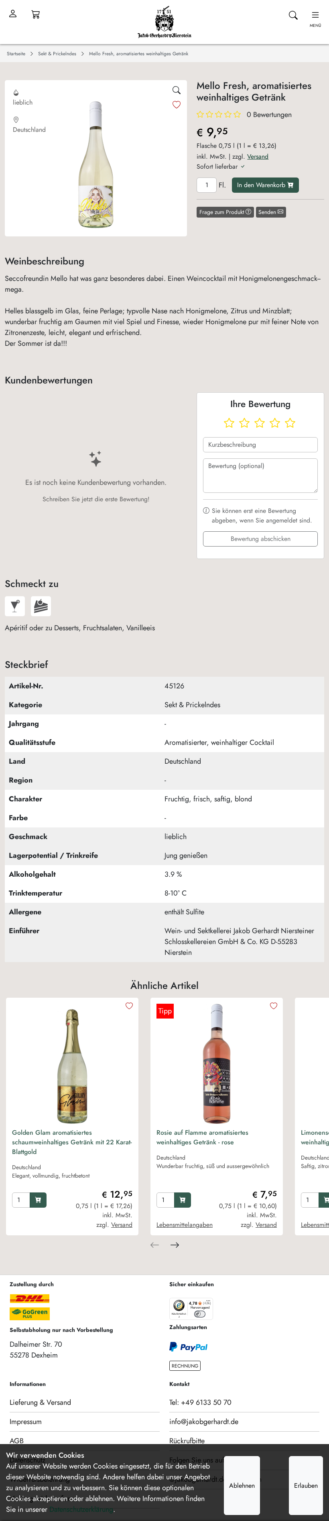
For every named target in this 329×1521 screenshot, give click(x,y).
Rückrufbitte (187, 1441)
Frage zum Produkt (222, 212)
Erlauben (306, 1485)
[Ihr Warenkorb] (35, 14)
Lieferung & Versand (40, 1402)
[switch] (199, 1314)
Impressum (26, 1421)
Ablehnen (242, 1485)
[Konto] (13, 14)
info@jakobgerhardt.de (203, 1421)
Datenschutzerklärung (81, 1509)
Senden (268, 212)
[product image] (72, 1064)
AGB (17, 1441)
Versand (257, 156)
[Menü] (208, 1302)
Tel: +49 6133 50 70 (200, 1402)
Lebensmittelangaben (184, 1224)
